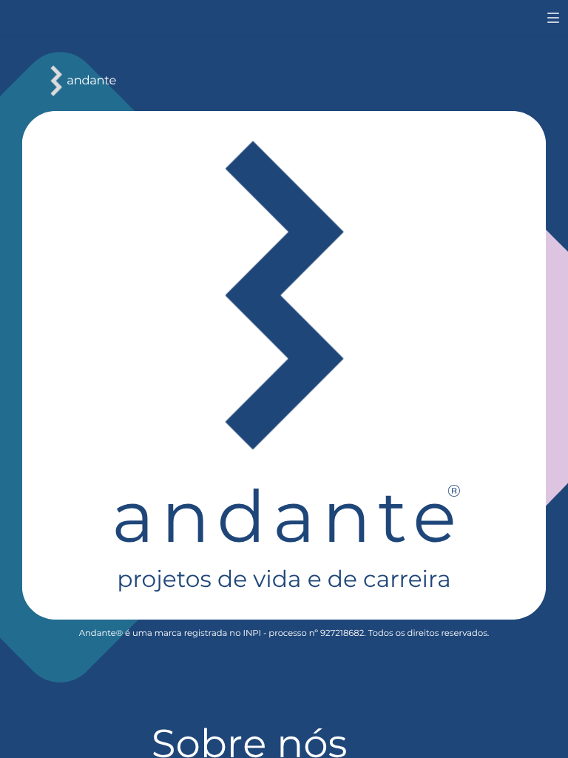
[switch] (553, 18)
